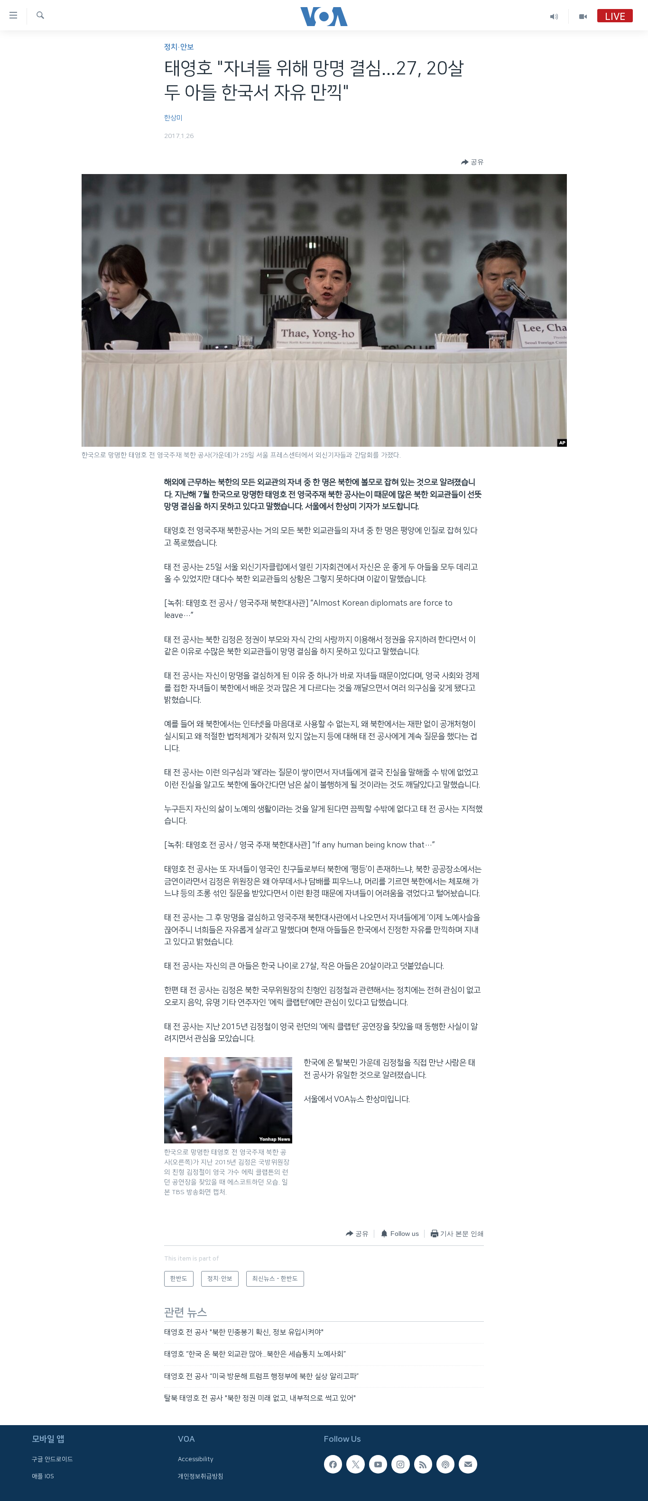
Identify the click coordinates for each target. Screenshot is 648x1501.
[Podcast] (445, 1464)
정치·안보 (179, 47)
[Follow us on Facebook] (333, 1464)
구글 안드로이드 (52, 1459)
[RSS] (423, 1464)
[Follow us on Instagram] (400, 1464)
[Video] (583, 16)
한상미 (173, 118)
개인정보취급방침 (200, 1476)
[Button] (472, 162)
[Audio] (554, 16)
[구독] (468, 1464)
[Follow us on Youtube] (378, 1464)
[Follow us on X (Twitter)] (355, 1464)
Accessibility (195, 1459)
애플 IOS (43, 1476)
